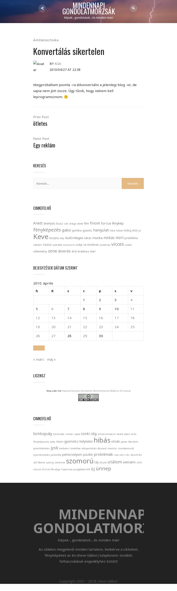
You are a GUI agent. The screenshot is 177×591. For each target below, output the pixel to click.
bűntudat (58, 434)
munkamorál (126, 448)
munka (97, 238)
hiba (112, 230)
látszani (102, 448)
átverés (64, 251)
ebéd (80, 223)
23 (101, 326)
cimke (69, 434)
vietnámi (129, 462)
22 (85, 326)
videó (128, 244)
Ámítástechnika (46, 40)
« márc (38, 359)
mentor (112, 448)
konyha (54, 238)
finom (95, 223)
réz (127, 454)
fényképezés (47, 229)
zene (52, 251)
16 (101, 317)
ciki (66, 223)
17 (117, 317)
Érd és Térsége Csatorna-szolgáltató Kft (66, 469)
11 (132, 308)
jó (140, 230)
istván (115, 441)
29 (85, 335)
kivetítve (76, 448)
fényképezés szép (44, 441)
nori (119, 237)
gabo (66, 230)
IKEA (135, 230)
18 (132, 317)
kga (58, 63)
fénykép (118, 223)
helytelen (86, 441)
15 (85, 317)
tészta (103, 462)
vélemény (40, 251)
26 (38, 335)
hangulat (101, 230)
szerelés (57, 244)
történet (93, 245)
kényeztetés (89, 448)
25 (132, 326)
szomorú (69, 244)
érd (74, 251)
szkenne (60, 462)
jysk (54, 447)
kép (62, 238)
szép (79, 245)
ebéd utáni (123, 434)
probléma (131, 238)
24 (117, 326)
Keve (40, 236)
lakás (87, 238)
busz (59, 223)
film (86, 223)
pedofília (55, 454)
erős (133, 434)
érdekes (83, 251)
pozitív (88, 454)
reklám (37, 244)
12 (38, 317)
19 (38, 326)
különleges (74, 237)
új (93, 468)
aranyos (49, 223)
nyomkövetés (41, 454)
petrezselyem (72, 454)
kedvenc (64, 448)
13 (53, 317)
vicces (117, 244)
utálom (115, 462)
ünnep (103, 468)
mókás (109, 237)
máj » (51, 359)
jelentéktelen (41, 448)
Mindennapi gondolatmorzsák (88, 8)
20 (53, 326)
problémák (103, 454)
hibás (119, 230)
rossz (47, 244)
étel (92, 251)
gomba (77, 230)
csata (77, 434)
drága (72, 223)
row (116, 454)
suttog (50, 462)
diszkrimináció (107, 434)
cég (94, 433)
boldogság (42, 433)
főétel (59, 441)
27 (53, 335)
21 (69, 326)
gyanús (87, 230)
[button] (39, 348)
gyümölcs (71, 441)
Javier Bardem (129, 441)
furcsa (106, 223)
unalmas (105, 244)
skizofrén (136, 454)
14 (69, 317)
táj (96, 462)
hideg (127, 230)
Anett (38, 223)
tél (84, 244)
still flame (39, 462)
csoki (85, 433)
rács (121, 454)
